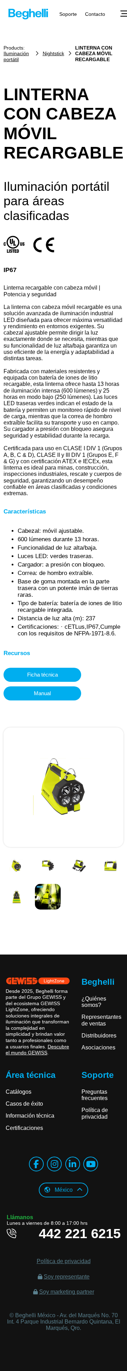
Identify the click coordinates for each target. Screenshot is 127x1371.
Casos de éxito (24, 1104)
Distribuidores (98, 1036)
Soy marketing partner (66, 1292)
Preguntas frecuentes (94, 1095)
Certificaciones (24, 1128)
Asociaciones (98, 1047)
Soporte (68, 14)
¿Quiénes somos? (93, 1002)
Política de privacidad (94, 1113)
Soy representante (67, 1277)
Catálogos (18, 1092)
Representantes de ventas (101, 1020)
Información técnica (30, 1116)
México (64, 1190)
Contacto (95, 14)
